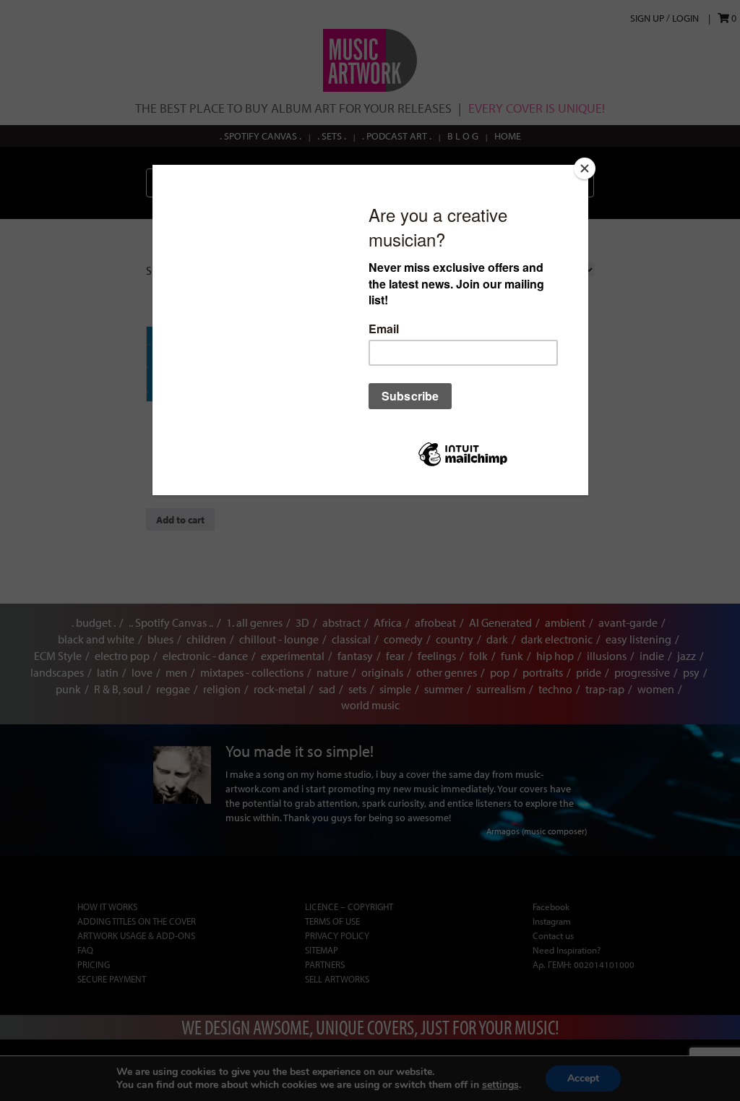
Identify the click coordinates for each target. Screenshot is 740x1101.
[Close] (584, 168)
